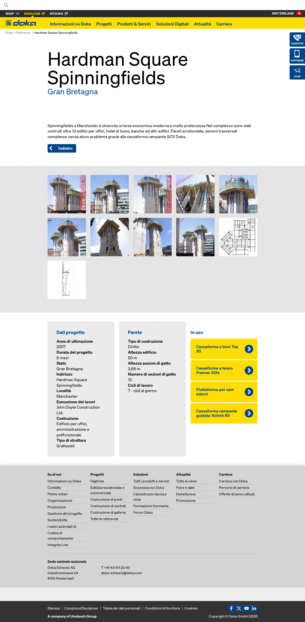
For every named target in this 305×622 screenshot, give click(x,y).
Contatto (54, 487)
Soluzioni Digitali (172, 24)
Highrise (97, 481)
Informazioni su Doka (70, 24)
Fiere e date (185, 487)
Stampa (54, 608)
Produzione (57, 506)
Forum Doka (142, 512)
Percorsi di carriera (234, 487)
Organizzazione (60, 500)
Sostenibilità (57, 519)
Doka (9, 32)
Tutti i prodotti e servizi (151, 481)
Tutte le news (186, 481)
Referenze (23, 32)
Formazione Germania (150, 505)
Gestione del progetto (65, 513)
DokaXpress (186, 494)
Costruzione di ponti (106, 499)
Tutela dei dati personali (121, 608)
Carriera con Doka (233, 481)
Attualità (202, 24)
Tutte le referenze (104, 518)
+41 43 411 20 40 (117, 567)
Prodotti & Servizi (134, 24)
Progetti (104, 24)
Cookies (191, 608)
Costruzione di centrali (108, 505)
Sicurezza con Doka (148, 487)
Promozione (186, 500)
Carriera (224, 24)
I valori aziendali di (62, 526)
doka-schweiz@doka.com (121, 572)
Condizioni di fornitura (162, 608)
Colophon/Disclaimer (81, 608)
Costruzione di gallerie (108, 512)
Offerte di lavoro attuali (237, 494)
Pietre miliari (58, 494)
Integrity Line (58, 544)
